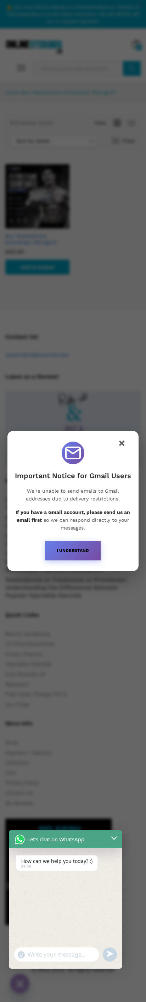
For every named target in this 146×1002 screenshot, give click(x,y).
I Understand (73, 550)
